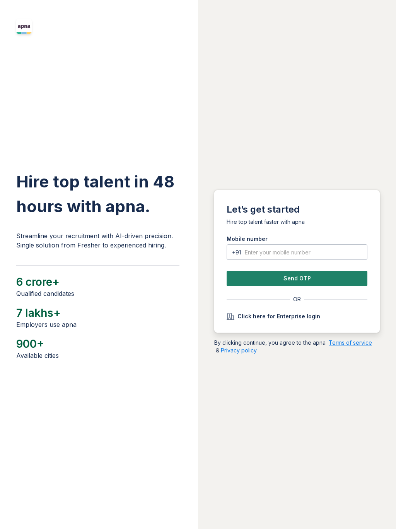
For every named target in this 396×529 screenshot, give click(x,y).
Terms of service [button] (350, 342)
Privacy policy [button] (239, 350)
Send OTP (297, 278)
